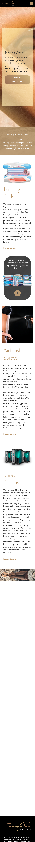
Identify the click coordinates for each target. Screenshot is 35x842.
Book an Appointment (17, 80)
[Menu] (31, 3)
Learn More (9, 248)
